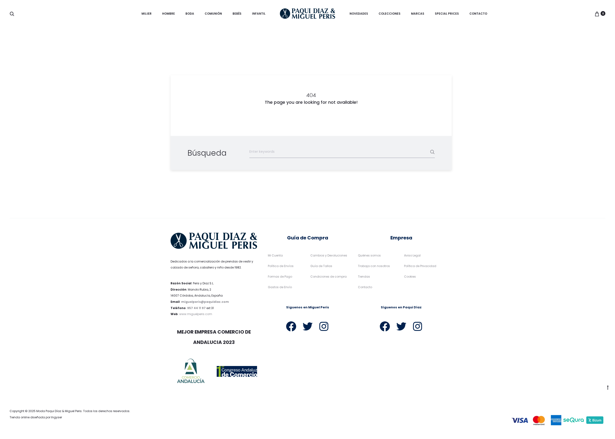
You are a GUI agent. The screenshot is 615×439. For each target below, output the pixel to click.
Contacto (478, 14)
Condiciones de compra (328, 276)
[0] (597, 13)
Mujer (146, 14)
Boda (189, 14)
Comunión (213, 14)
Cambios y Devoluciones (328, 255)
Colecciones (389, 14)
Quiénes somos (369, 255)
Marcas (417, 14)
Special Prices (447, 14)
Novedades (359, 14)
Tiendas (364, 276)
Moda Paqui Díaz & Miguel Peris (59, 411)
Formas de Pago (280, 276)
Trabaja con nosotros (374, 266)
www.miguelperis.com (195, 314)
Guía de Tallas (321, 266)
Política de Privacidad (420, 266)
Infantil (258, 14)
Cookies (410, 276)
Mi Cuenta (275, 255)
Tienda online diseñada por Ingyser (36, 417)
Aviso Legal (412, 255)
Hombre (168, 14)
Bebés (237, 14)
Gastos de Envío (280, 287)
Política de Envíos (281, 266)
